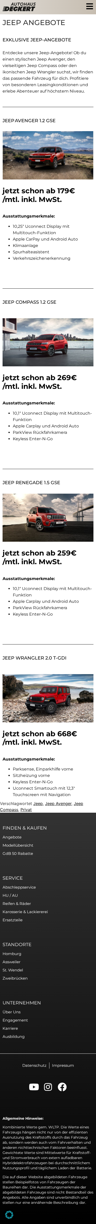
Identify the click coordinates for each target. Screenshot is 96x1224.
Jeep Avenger (58, 803)
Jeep (38, 803)
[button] (9, 1215)
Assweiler (11, 961)
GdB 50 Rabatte (18, 853)
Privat (26, 809)
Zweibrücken (15, 978)
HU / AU (10, 895)
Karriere (10, 1028)
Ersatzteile (13, 919)
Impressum (63, 1065)
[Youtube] (33, 1086)
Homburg (12, 953)
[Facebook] (62, 1086)
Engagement (15, 1020)
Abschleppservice (19, 887)
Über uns (11, 1012)
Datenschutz (34, 1065)
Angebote (12, 837)
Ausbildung (14, 1036)
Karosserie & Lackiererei (25, 911)
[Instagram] (48, 1086)
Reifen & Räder (17, 903)
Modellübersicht (18, 845)
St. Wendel (13, 970)
